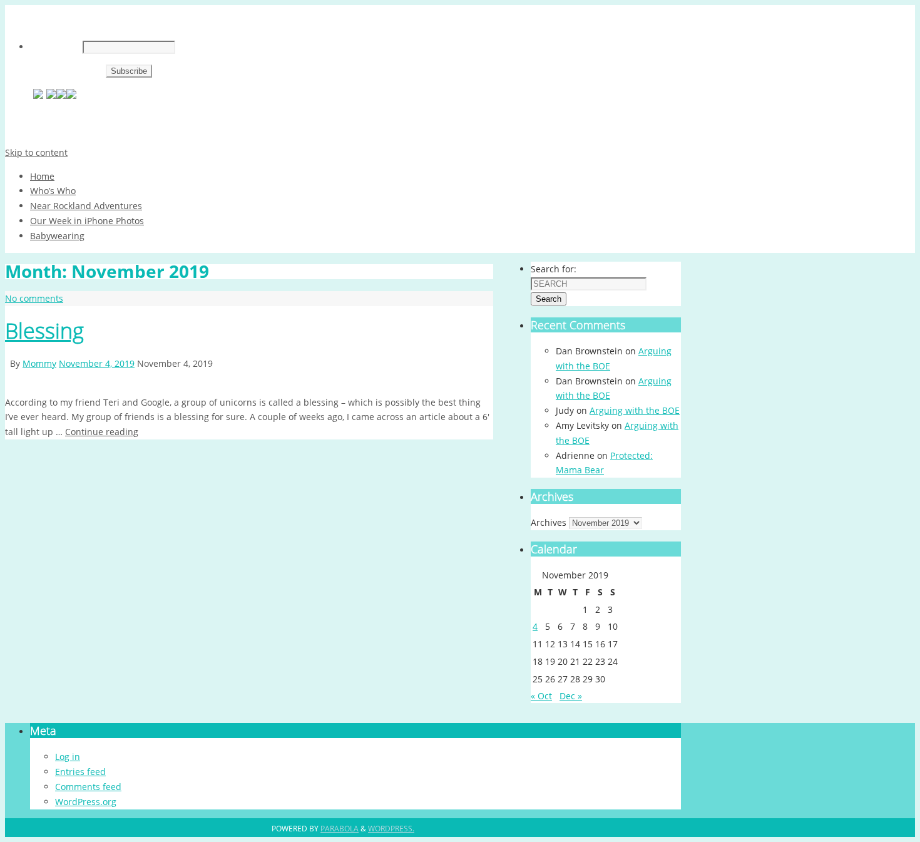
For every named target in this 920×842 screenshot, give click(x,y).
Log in (67, 756)
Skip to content (36, 152)
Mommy (39, 363)
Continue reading (101, 432)
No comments (34, 298)
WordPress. (391, 828)
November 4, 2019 (97, 363)
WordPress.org (85, 802)
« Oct (541, 696)
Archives (548, 522)
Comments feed (88, 787)
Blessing (44, 330)
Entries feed (80, 772)
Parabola (339, 828)
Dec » (571, 696)
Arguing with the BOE (635, 410)
